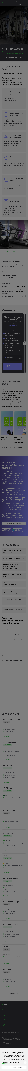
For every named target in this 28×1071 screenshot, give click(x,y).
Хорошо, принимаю (18, 1067)
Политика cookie (6, 1063)
